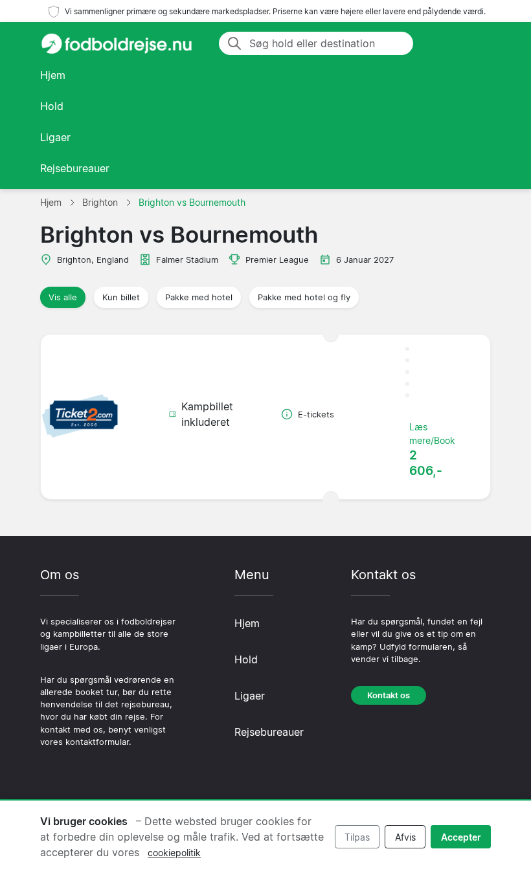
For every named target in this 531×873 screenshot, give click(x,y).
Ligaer (55, 137)
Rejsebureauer (74, 168)
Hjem (52, 75)
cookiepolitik (174, 852)
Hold (51, 106)
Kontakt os (388, 695)
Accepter (461, 837)
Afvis (405, 837)
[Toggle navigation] (475, 43)
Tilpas (357, 837)
